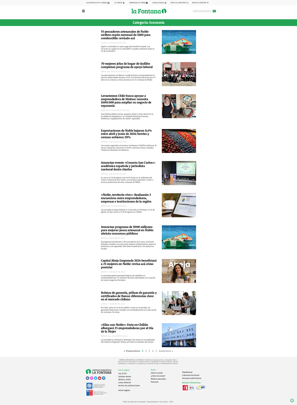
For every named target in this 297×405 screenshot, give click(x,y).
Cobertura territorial (190, 375)
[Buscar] (214, 11)
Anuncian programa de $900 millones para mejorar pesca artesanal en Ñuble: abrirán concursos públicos (127, 230)
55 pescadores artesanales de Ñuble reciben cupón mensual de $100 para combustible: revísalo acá (125, 35)
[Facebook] (87, 378)
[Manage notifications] (292, 400)
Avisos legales (124, 390)
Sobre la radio (157, 373)
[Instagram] (91, 378)
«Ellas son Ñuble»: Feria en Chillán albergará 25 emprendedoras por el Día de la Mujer (127, 328)
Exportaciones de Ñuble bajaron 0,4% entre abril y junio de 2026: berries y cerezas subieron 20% (126, 134)
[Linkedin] (103, 378)
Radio (153, 370)
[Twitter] (95, 378)
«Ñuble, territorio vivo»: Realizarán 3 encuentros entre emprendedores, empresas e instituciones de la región (126, 198)
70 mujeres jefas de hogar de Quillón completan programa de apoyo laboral (127, 65)
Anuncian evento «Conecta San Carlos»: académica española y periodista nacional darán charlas (128, 166)
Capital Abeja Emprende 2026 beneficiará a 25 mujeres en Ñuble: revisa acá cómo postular (129, 264)
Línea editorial (124, 382)
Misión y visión (124, 379)
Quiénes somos (124, 376)
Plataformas (187, 372)
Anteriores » (166, 351)
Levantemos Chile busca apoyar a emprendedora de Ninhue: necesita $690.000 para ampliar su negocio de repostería (126, 101)
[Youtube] (99, 378)
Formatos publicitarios (191, 378)
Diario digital (123, 370)
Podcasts (154, 382)
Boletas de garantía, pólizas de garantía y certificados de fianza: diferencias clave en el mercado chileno (129, 296)
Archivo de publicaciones (129, 385)
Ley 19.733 (122, 373)
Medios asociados (158, 379)
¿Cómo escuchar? (158, 376)
